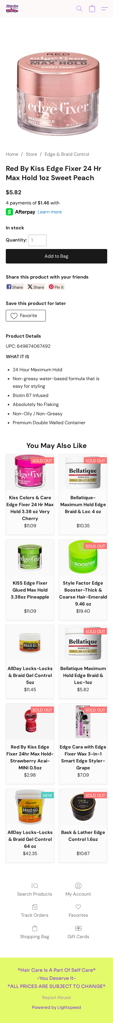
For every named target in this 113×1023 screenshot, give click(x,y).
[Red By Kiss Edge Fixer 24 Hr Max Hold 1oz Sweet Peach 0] (56, 91)
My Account (78, 894)
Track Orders (34, 915)
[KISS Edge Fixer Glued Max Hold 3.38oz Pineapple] (30, 558)
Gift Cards (78, 937)
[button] (12, 8)
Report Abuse (56, 997)
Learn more (50, 212)
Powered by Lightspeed (56, 1007)
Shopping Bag (34, 937)
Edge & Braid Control (67, 154)
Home (12, 154)
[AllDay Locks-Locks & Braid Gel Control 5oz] (30, 643)
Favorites (78, 915)
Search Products (34, 894)
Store (31, 154)
